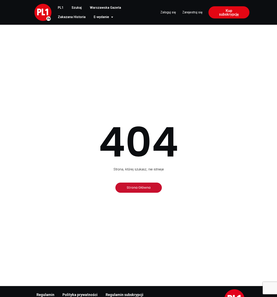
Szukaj (77, 8)
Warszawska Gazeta (105, 8)
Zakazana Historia (72, 17)
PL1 (60, 8)
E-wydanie (101, 17)
